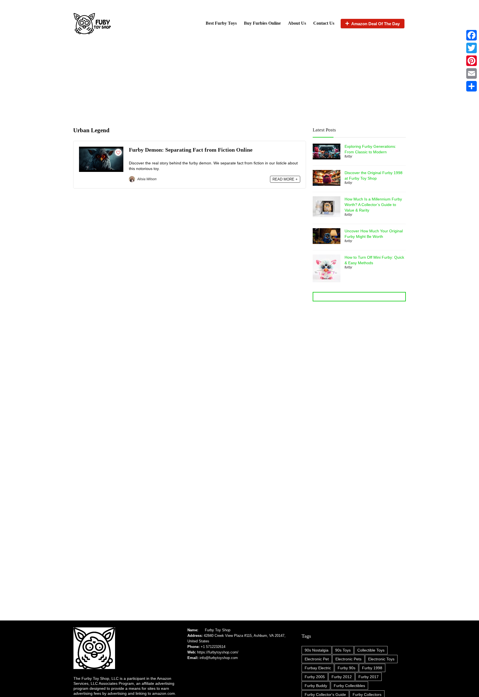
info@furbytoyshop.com (218, 658)
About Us (297, 23)
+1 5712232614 (213, 647)
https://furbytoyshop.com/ (217, 652)
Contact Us (323, 23)
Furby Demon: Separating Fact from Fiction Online (191, 150)
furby (348, 156)
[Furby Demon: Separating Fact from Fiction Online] (101, 149)
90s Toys (343, 650)
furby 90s (346, 668)
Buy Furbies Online (262, 23)
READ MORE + (285, 179)
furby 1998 (372, 668)
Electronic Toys (381, 659)
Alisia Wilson (146, 179)
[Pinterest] (471, 60)
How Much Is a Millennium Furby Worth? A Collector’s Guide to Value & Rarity (373, 204)
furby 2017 (368, 677)
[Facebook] (471, 35)
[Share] (471, 86)
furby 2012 (342, 677)
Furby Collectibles (349, 685)
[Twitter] (471, 48)
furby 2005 (315, 677)
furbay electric (318, 668)
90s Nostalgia (316, 650)
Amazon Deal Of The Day (375, 23)
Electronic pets (348, 659)
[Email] (471, 73)
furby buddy (316, 685)
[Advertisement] (239, 80)
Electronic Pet (317, 659)
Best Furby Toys (221, 23)
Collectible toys (370, 650)
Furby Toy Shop (217, 630)
